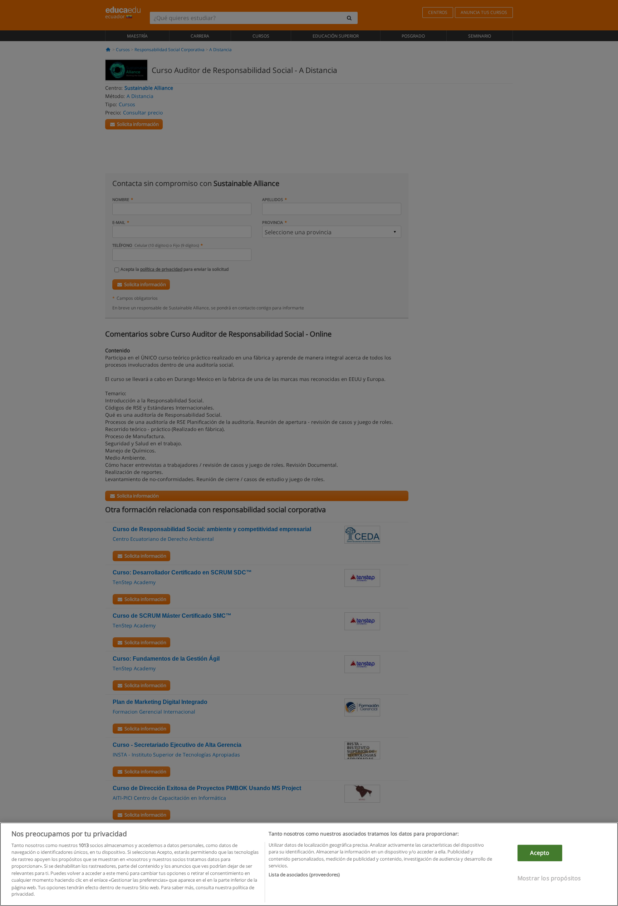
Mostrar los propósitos (549, 878)
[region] (309, 864)
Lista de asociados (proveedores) (304, 874)
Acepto (539, 853)
